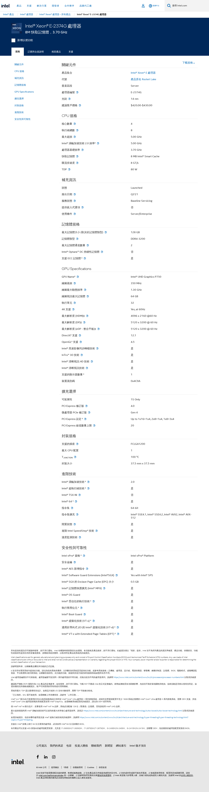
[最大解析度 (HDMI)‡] (87, 315)
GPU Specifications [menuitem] (24, 91)
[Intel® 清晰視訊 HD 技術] (92, 361)
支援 (71, 51)
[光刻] (69, 98)
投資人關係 (81, 745)
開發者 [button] (55, 5)
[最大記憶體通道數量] (87, 245)
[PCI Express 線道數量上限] (94, 425)
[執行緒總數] (77, 130)
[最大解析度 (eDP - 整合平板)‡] (98, 328)
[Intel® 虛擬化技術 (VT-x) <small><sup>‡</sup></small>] (93, 620)
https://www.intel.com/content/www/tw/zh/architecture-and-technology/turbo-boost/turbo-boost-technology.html (133, 710)
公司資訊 (41, 745)
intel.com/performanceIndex (51, 775)
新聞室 (109, 745)
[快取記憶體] (77, 156)
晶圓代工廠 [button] (86, 5)
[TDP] (69, 169)
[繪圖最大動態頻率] (85, 289)
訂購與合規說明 (36, 51)
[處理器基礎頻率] (82, 149)
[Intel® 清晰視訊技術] (87, 368)
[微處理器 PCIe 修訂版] (89, 412)
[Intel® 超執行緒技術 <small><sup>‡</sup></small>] (88, 488)
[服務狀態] (74, 200)
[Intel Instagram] (54, 757)
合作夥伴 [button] (69, 5)
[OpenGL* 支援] (80, 342)
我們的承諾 (56, 745)
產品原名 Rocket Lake (143, 79)
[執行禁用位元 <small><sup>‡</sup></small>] (81, 607)
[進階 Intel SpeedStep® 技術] (96, 530)
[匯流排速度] (77, 162)
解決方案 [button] (42, 5)
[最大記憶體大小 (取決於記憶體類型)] (105, 232)
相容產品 (56, 51)
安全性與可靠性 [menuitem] (23, 119)
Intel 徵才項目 (138, 745)
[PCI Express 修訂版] (86, 406)
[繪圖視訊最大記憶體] (87, 296)
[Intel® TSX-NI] (79, 495)
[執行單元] (74, 302)
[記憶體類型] (77, 238)
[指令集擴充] (77, 514)
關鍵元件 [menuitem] (19, 64)
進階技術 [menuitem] (19, 112)
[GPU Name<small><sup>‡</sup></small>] (78, 276)
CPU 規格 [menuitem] (19, 71)
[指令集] (72, 508)
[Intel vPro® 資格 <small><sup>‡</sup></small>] (84, 555)
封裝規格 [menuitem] (19, 105)
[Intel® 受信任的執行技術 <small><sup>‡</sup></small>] (93, 601)
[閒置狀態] (74, 524)
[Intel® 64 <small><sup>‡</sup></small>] (76, 501)
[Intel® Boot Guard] (84, 614)
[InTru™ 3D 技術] (81, 355)
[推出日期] (74, 194)
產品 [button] (19, 5)
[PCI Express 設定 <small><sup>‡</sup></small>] (85, 419)
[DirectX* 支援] (80, 335)
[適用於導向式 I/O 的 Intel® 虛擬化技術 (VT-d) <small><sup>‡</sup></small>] (118, 627)
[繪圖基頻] (74, 283)
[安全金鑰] (74, 562)
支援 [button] (29, 5)
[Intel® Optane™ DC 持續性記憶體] (102, 251)
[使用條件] (74, 213)
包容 (69, 745)
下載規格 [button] (187, 62)
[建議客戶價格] (80, 105)
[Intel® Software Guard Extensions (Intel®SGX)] (116, 575)
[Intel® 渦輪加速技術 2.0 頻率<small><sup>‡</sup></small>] (98, 143)
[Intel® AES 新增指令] (87, 568)
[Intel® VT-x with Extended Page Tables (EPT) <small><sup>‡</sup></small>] (118, 633)
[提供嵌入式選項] (82, 207)
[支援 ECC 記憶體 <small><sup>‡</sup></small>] (85, 258)
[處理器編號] (77, 92)
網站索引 (121, 745)
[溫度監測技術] (80, 537)
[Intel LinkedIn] (46, 757)
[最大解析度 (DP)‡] (84, 322)
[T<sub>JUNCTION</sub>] (75, 457)
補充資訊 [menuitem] (19, 78)
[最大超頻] (74, 136)
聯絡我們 (96, 745)
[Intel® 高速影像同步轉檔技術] (97, 348)
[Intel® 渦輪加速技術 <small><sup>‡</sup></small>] (88, 481)
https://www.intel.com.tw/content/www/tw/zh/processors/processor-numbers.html (149, 677)
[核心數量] (74, 123)
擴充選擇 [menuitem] (19, 98)
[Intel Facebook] (37, 757)
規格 (17, 51)
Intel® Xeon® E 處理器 (143, 72)
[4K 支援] (73, 309)
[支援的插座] (77, 444)
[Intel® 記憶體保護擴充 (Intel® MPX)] (104, 588)
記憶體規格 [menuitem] (20, 84)
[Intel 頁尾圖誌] (17, 761)
